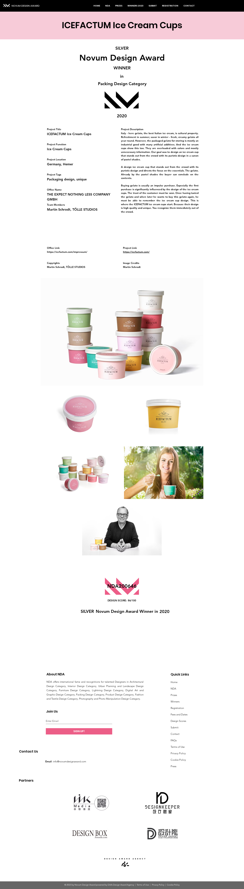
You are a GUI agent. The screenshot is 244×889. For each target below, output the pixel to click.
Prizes (174, 695)
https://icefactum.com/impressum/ (67, 251)
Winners (175, 701)
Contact (175, 733)
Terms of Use (178, 746)
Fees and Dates (179, 714)
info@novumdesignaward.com (69, 761)
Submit (174, 727)
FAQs (174, 740)
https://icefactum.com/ (136, 251)
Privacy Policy (178, 753)
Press (173, 766)
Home (174, 682)
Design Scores (178, 721)
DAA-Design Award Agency (121, 885)
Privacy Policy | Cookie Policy (165, 885)
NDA (173, 688)
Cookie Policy (178, 759)
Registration (177, 708)
